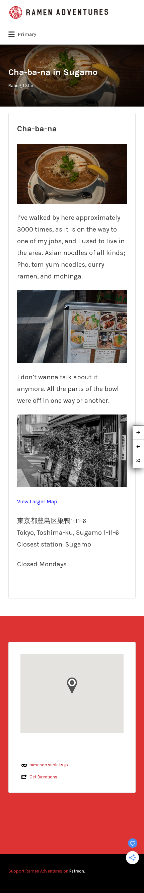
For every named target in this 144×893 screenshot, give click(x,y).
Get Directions (43, 776)
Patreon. (77, 871)
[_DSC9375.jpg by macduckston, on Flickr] (72, 173)
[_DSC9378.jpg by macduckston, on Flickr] (72, 450)
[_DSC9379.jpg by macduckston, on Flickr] (72, 326)
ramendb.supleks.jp (48, 764)
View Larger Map (37, 501)
